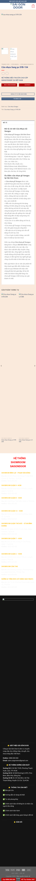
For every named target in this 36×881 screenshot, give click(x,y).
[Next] (31, 30)
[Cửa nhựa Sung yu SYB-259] (9, 365)
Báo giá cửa (9, 790)
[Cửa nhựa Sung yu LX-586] (27, 365)
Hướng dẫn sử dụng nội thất (15, 795)
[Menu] (2, 6)
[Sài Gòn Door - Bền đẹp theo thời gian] (18, 6)
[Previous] (4, 30)
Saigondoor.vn (18, 878)
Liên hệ (22, 873)
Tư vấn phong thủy (11, 799)
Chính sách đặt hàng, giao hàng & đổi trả (19, 815)
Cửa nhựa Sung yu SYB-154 (12, 109)
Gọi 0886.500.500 (8, 879)
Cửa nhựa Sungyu (27, 64)
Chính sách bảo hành (12, 810)
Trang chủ (5, 64)
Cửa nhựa (15, 64)
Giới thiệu (15, 873)
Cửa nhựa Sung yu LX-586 (26, 440)
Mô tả (5, 122)
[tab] (18, 123)
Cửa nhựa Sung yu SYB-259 (8, 440)
